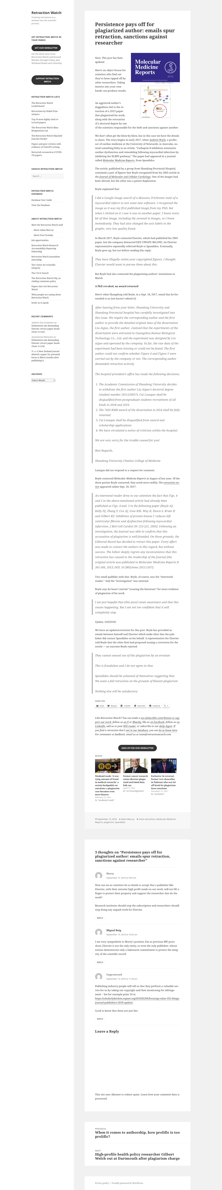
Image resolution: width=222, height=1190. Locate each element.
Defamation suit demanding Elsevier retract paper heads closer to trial (45, 328)
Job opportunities (40, 240)
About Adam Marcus (44, 230)
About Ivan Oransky (43, 235)
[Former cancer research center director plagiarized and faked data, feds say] (136, 766)
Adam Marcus (128, 819)
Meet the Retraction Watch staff (47, 224)
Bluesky (137, 722)
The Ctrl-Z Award (39, 273)
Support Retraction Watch (47, 80)
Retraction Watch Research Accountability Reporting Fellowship (44, 248)
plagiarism (109, 822)
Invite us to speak (40, 302)
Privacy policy (102, 1183)
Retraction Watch (46, 12)
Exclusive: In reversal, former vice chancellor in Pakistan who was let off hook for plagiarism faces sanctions (163, 782)
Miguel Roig (113, 930)
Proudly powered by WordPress (127, 1183)
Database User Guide (41, 200)
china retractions (147, 819)
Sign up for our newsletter (138, 748)
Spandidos (120, 822)
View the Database (40, 205)
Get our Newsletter (46, 47)
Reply (100, 918)
